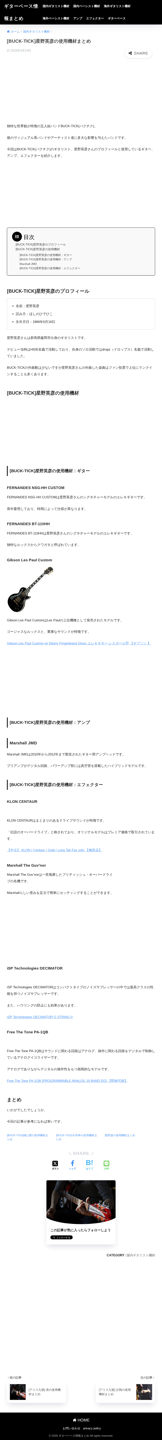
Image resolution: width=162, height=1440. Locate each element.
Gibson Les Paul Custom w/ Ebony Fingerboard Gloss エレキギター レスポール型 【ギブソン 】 (79, 643)
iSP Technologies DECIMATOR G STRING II (40, 1017)
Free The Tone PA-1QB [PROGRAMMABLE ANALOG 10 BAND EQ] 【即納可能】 (67, 1081)
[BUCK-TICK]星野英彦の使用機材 (38, 249)
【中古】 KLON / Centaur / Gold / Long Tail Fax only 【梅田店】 (54, 850)
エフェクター (95, 18)
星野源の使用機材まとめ (120, 1135)
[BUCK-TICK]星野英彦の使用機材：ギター (46, 255)
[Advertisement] (81, 91)
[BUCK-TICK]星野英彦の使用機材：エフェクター (50, 268)
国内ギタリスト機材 (56, 6)
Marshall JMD (28, 263)
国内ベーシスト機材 (86, 6)
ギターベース (117, 18)
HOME (82, 1420)
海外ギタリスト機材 (117, 6)
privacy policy (92, 1428)
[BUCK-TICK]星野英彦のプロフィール (41, 244)
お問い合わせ (71, 1428)
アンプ (77, 18)
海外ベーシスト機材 (56, 18)
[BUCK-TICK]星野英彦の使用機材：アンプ (46, 259)
